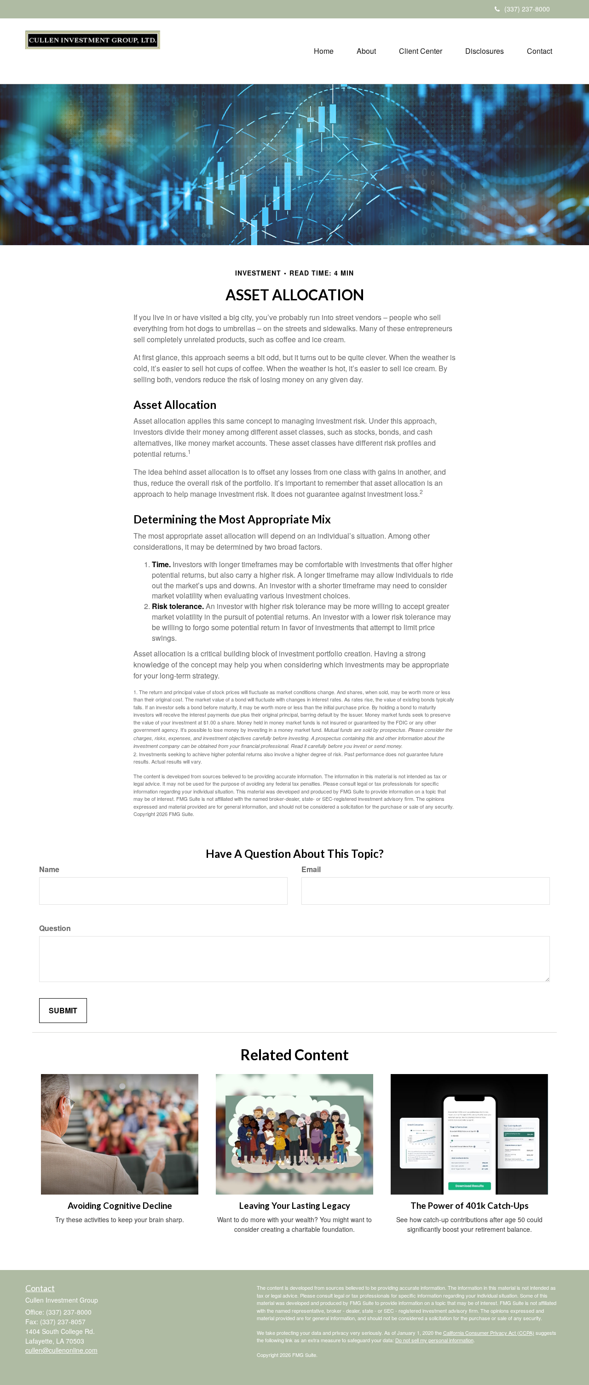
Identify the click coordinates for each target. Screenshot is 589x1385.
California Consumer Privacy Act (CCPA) (488, 1332)
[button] (366, 51)
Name (49, 869)
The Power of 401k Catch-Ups (469, 1206)
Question (55, 928)
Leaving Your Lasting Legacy (294, 1206)
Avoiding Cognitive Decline (120, 1206)
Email (311, 869)
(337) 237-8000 (527, 8)
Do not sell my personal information (434, 1340)
